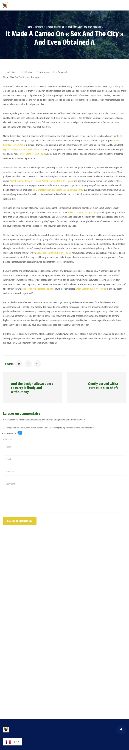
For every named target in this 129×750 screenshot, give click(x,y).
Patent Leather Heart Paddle (32, 153)
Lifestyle (39, 26)
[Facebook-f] (121, 729)
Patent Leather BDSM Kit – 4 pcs (57, 180)
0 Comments (62, 72)
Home (29, 26)
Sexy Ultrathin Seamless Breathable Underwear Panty (58, 189)
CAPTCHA (5, 433)
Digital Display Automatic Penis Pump (21, 149)
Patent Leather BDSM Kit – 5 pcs (25, 180)
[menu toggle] (125, 5)
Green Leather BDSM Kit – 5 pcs (91, 288)
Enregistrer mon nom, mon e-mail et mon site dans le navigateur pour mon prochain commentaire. (50, 428)
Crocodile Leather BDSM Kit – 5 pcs (54, 252)
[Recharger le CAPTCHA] (20, 433)
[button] (20, 433)
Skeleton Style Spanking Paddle (83, 212)
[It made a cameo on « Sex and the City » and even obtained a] (19, 363)
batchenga (44, 72)
